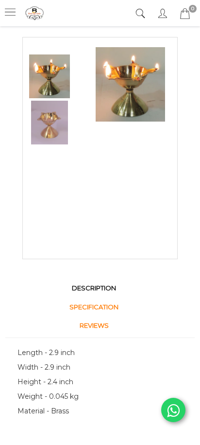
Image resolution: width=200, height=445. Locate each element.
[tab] (141, 13)
